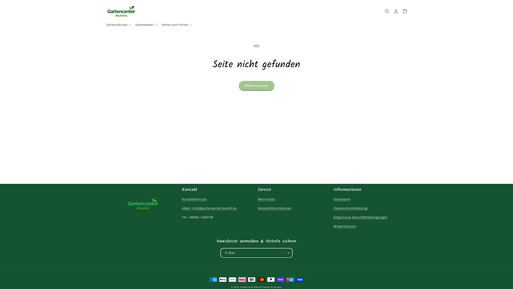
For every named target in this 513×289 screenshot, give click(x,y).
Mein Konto (266, 199)
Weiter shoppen (256, 85)
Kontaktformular (194, 199)
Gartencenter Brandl (250, 287)
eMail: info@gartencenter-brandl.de (209, 208)
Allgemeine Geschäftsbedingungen (360, 217)
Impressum (341, 199)
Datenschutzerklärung (350, 208)
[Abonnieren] (287, 253)
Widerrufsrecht (344, 226)
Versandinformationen (275, 208)
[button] (118, 25)
